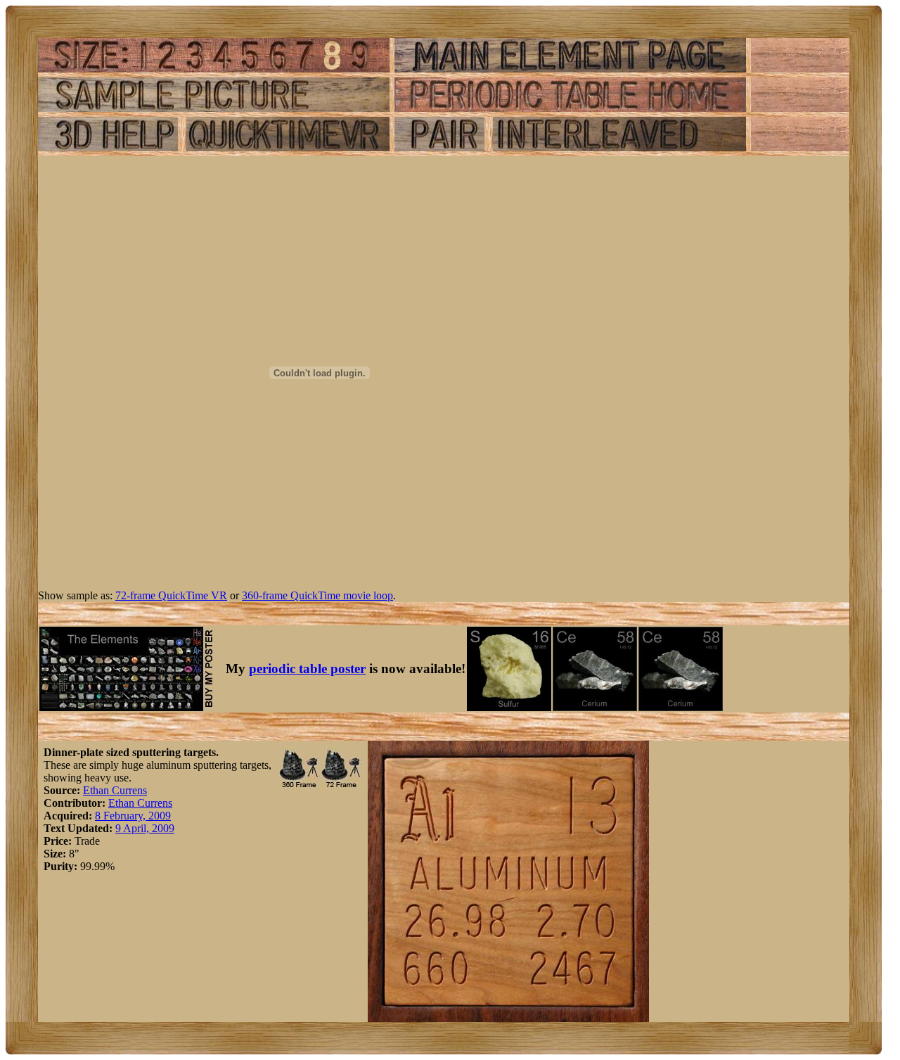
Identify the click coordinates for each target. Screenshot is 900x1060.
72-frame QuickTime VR (171, 595)
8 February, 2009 (133, 816)
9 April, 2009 (144, 828)
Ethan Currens (115, 790)
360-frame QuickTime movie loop (317, 595)
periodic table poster (307, 668)
